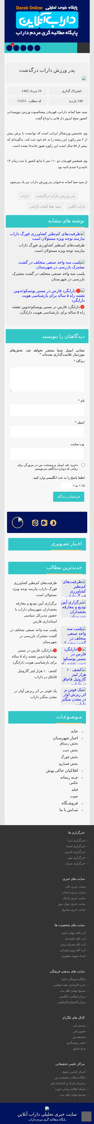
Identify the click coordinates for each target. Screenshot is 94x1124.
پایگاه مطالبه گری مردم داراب (47, 1119)
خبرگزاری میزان (75, 863)
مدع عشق (79, 1048)
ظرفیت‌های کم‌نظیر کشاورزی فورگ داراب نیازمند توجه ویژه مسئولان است (35, 589)
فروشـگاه (70, 803)
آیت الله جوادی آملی (73, 933)
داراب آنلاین (76, 206)
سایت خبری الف (75, 886)
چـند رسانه (69, 777)
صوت (74, 796)
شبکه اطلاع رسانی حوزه (70, 1089)
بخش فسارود (68, 764)
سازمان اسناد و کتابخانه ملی (67, 1083)
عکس (73, 783)
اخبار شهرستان (65, 738)
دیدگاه (79, 361)
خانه (74, 731)
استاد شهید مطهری (73, 956)
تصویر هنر (79, 1031)
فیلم (75, 789)
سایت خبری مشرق (73, 909)
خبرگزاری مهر (76, 857)
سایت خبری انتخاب (73, 892)
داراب (24, 196)
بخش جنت (70, 750)
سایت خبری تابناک (74, 898)
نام (81, 400)
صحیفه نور (78, 1037)
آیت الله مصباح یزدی (72, 944)
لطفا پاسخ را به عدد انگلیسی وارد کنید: (58, 477)
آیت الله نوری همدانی (72, 950)
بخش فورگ (69, 757)
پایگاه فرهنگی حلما (73, 979)
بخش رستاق (69, 743)
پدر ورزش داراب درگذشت (47, 70)
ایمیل (80, 422)
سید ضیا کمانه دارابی (45, 206)
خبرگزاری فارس (75, 852)
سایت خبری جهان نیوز (71, 904)
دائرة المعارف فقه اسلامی (69, 985)
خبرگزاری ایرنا (76, 840)
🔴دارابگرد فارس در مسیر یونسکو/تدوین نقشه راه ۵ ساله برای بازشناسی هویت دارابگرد (34, 656)
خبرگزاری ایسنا (75, 846)
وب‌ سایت (77, 444)
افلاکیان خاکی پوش (62, 770)
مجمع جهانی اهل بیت (72, 990)
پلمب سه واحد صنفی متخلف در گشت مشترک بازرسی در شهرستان (33, 636)
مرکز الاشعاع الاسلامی (71, 1002)
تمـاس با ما (68, 810)
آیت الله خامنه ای (75, 938)
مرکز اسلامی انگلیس (72, 996)
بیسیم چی (79, 1025)
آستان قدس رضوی (73, 1071)
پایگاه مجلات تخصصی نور (69, 1077)
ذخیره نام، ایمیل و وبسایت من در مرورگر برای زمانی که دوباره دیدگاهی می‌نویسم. (48, 466)
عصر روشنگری (75, 1042)
